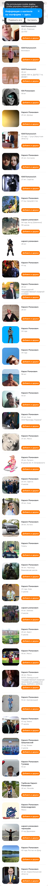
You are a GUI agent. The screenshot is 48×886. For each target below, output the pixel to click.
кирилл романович (29, 219)
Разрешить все (15, 20)
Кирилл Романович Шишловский (30, 741)
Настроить (32, 20)
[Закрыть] (38, 11)
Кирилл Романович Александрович (30, 805)
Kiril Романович (28, 91)
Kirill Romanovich (28, 26)
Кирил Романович (29, 371)
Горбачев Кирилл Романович (29, 784)
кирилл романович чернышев (29, 827)
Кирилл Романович (30, 112)
